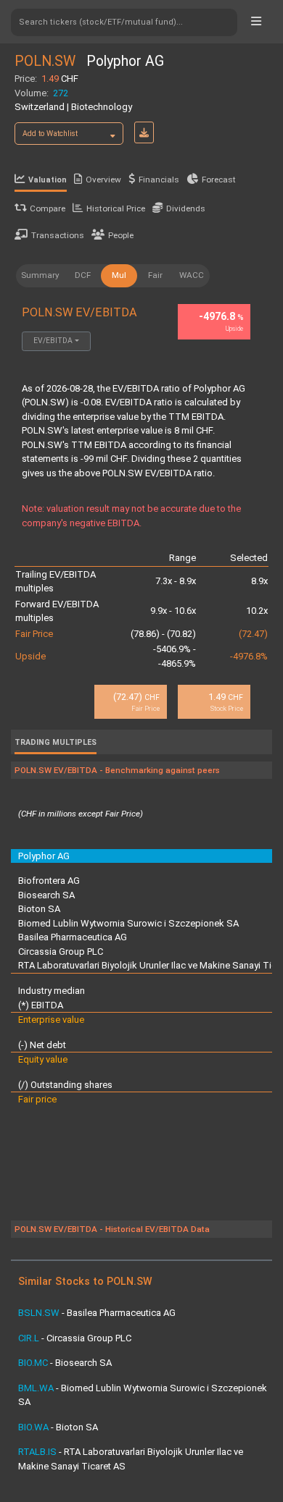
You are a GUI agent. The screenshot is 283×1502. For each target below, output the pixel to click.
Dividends (185, 208)
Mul (119, 275)
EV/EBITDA (53, 340)
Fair (155, 275)
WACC (191, 275)
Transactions (57, 235)
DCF (83, 275)
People (121, 235)
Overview (103, 179)
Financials (159, 179)
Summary (40, 275)
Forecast (219, 179)
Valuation (47, 180)
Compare (47, 208)
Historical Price (115, 208)
